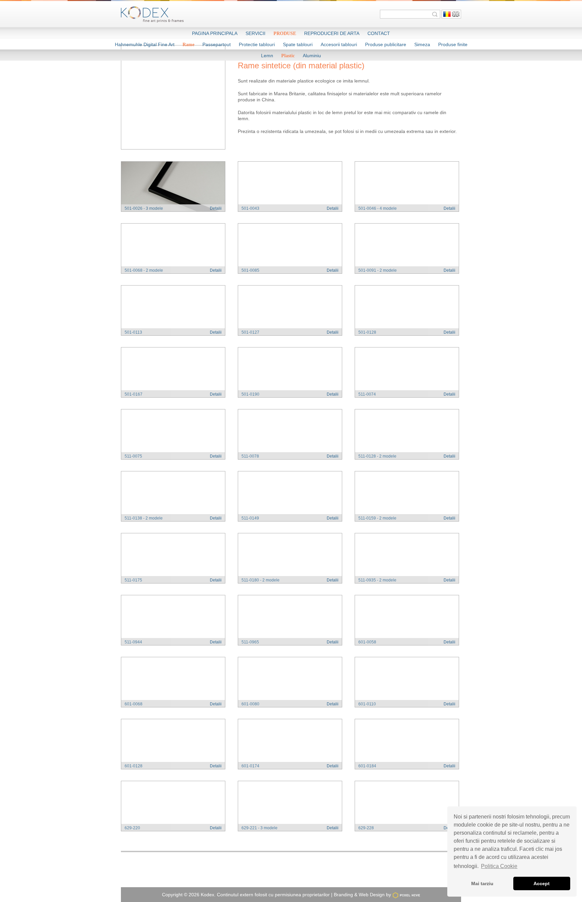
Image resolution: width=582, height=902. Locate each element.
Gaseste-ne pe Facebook (395, 874)
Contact (378, 33)
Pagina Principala (214, 33)
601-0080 (250, 704)
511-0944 (133, 642)
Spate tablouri (298, 44)
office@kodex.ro (337, 874)
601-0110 (367, 704)
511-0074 (367, 394)
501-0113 (133, 332)
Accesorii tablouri (339, 44)
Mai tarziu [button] (482, 883)
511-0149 (250, 518)
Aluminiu (312, 55)
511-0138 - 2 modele (144, 518)
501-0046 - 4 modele (377, 208)
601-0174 (250, 766)
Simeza (422, 44)
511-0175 (133, 580)
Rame (188, 44)
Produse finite (452, 44)
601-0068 (133, 704)
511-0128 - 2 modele (377, 456)
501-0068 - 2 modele (144, 270)
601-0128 (133, 766)
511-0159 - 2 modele (377, 518)
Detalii (216, 208)
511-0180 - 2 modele (260, 580)
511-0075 (133, 456)
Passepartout (216, 44)
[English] (455, 14)
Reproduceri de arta (331, 33)
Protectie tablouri (257, 44)
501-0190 (250, 394)
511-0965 (250, 642)
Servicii (255, 33)
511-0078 (250, 456)
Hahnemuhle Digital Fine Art (144, 44)
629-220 (132, 828)
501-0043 (250, 208)
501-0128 (367, 332)
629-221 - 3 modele (259, 828)
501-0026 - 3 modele (144, 208)
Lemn (267, 55)
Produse (284, 33)
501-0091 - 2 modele (377, 270)
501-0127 (250, 332)
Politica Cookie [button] (499, 866)
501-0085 (250, 270)
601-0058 (367, 642)
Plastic (288, 55)
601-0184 (367, 766)
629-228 (366, 828)
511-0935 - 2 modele (377, 580)
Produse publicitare (385, 44)
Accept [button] (542, 883)
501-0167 (133, 394)
